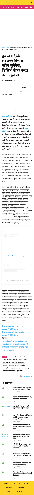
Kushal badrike (23, 360)
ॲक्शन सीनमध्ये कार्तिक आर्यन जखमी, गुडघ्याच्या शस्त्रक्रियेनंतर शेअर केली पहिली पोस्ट (22, 474)
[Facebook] (21, 2)
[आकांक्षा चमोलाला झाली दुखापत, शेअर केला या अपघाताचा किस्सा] (6, 465)
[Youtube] (26, 2)
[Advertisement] (17, 27)
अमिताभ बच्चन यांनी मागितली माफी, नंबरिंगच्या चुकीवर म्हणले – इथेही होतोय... (21, 436)
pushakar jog (6, 362)
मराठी (8, 47)
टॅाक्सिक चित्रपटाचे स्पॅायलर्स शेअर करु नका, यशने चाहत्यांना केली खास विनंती (22, 427)
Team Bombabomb (9, 80)
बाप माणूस (27, 368)
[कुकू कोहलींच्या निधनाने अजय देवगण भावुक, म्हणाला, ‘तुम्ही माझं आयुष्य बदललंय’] (6, 408)
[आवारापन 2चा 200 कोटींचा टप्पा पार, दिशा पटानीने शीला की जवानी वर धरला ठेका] (6, 399)
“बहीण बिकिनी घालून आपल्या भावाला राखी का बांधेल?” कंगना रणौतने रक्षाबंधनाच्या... (22, 446)
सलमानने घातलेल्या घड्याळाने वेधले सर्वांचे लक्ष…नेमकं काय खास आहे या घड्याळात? (15, 343)
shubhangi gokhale (18, 362)
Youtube (19, 491)
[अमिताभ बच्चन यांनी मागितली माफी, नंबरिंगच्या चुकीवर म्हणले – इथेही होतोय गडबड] (6, 437)
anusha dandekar (13, 357)
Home (3, 47)
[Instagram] (23, 2)
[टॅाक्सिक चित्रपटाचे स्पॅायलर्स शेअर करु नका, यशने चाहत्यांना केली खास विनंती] (6, 427)
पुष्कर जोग (21, 368)
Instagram (21, 487)
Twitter (8, 491)
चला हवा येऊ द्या (13, 368)
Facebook (9, 487)
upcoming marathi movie (10, 365)
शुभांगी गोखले (19, 371)
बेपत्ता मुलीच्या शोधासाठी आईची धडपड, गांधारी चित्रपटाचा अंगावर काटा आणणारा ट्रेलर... (22, 417)
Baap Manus (24, 357)
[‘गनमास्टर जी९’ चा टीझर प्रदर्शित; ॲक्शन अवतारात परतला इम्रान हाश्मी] (6, 456)
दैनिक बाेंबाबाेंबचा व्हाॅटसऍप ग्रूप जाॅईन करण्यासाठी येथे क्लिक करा (13, 328)
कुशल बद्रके (5, 368)
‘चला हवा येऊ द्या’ (7, 116)
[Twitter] (3, 491)
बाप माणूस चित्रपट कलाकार (9, 371)
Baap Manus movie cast (10, 360)
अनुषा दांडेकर (23, 365)
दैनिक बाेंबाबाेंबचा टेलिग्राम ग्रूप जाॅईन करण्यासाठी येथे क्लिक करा (13, 334)
